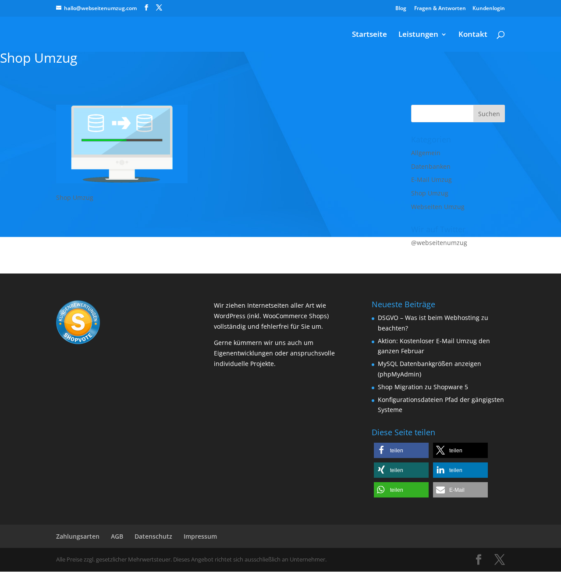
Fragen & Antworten (440, 8)
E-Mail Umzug (431, 179)
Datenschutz (153, 536)
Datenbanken (431, 166)
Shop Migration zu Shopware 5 (423, 387)
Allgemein (425, 153)
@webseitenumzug (439, 242)
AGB (117, 536)
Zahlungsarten (77, 536)
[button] (401, 450)
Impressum (200, 536)
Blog (400, 8)
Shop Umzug (429, 193)
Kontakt (472, 35)
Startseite (369, 35)
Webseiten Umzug (438, 207)
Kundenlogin (488, 8)
